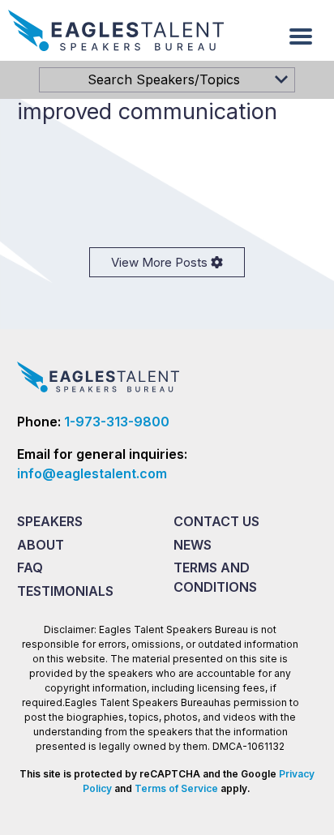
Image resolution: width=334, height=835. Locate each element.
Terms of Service (176, 788)
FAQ (30, 567)
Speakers (50, 521)
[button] (300, 36)
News (192, 545)
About (40, 545)
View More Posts (161, 262)
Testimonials (65, 591)
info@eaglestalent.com (92, 473)
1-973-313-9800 (116, 421)
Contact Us (216, 521)
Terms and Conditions (215, 577)
